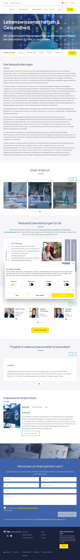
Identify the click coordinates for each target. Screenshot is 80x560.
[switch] (31, 284)
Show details (67, 290)
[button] (76, 10)
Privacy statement (26, 552)
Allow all (63, 295)
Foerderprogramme (27, 537)
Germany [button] (69, 3)
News (45, 9)
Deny (17, 295)
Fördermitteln (58, 52)
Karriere (52, 9)
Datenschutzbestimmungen (28, 508)
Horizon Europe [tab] (37, 407)
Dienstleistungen (23, 9)
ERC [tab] (46, 407)
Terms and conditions (46, 552)
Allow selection (40, 295)
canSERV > (11, 365)
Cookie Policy (36, 552)
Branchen (12, 9)
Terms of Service (56, 519)
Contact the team (40, 330)
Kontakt (70, 9)
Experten (41, 52)
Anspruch (21, 52)
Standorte (6, 3)
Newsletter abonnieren (16, 3)
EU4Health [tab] (25, 407)
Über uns (60, 9)
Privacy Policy (42, 519)
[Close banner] (73, 263)
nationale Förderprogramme (50, 230)
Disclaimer (24, 555)
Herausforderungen (9, 52)
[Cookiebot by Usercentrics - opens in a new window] (63, 263)
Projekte (49, 52)
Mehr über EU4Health (30, 433)
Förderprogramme (37, 9)
